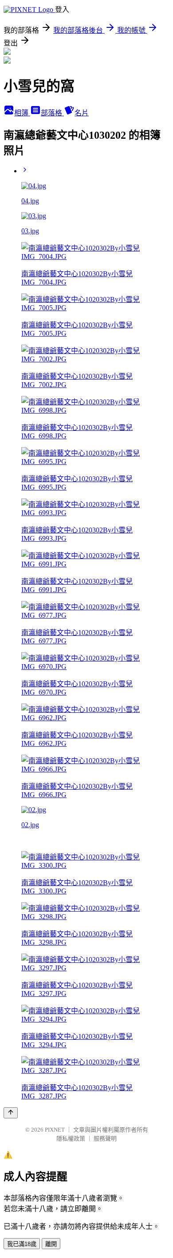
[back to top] (11, 1112)
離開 (51, 1244)
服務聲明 (105, 1138)
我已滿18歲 (21, 1244)
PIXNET (55, 1129)
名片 (82, 113)
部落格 (52, 113)
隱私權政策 (70, 1138)
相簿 (22, 113)
